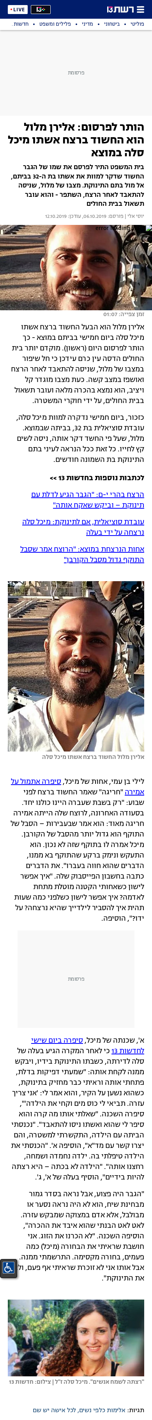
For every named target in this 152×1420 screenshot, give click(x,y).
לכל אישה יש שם (54, 1411)
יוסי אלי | (134, 217)
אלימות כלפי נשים (102, 1411)
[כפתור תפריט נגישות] (8, 1267)
